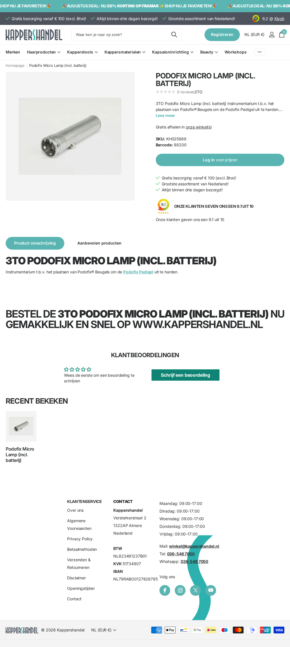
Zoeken (174, 34)
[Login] (271, 34)
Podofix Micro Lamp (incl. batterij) (20, 454)
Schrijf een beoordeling (185, 375)
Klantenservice (84, 501)
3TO (198, 91)
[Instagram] (180, 590)
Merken (13, 52)
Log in (220, 159)
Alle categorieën (43, 55)
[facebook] (164, 590)
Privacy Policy (80, 538)
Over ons (75, 510)
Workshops (236, 52)
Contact (74, 598)
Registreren (222, 34)
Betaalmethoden (82, 549)
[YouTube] (210, 590)
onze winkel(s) (199, 127)
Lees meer (165, 115)
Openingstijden (81, 588)
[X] (195, 590)
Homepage (15, 65)
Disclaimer (76, 577)
